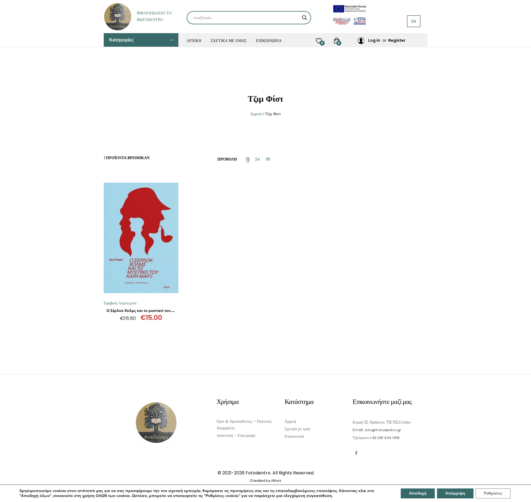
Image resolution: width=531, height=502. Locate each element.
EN (414, 21)
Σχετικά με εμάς (228, 41)
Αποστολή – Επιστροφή (236, 435)
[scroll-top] (523, 494)
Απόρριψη (455, 493)
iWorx (276, 480)
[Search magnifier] (304, 18)
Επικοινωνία (269, 41)
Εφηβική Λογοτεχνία (120, 303)
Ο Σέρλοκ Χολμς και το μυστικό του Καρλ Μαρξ (149, 310)
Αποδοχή (417, 493)
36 (268, 159)
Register (396, 40)
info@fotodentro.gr (383, 430)
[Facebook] (356, 453)
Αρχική (194, 41)
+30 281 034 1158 (384, 437)
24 (257, 159)
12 (247, 159)
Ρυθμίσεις (493, 493)
